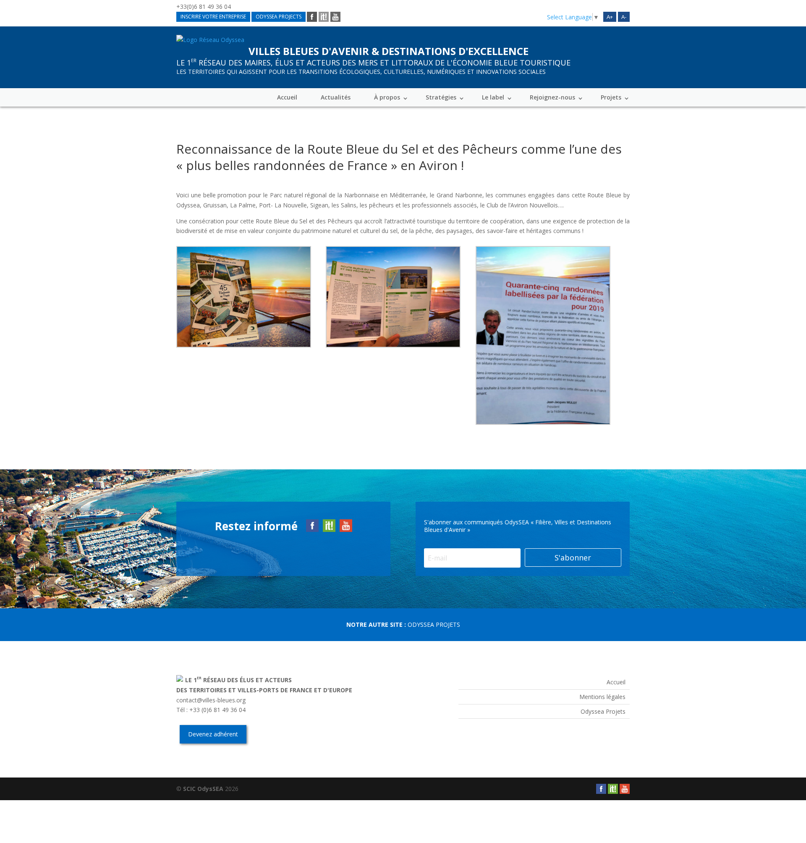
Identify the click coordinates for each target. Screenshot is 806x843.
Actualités (336, 97)
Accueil (287, 97)
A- (623, 17)
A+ (610, 17)
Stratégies (441, 97)
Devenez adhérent (213, 734)
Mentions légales (602, 697)
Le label (493, 97)
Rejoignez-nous (552, 97)
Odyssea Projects (278, 16)
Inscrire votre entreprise (213, 16)
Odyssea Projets (434, 624)
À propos (387, 97)
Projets (611, 97)
